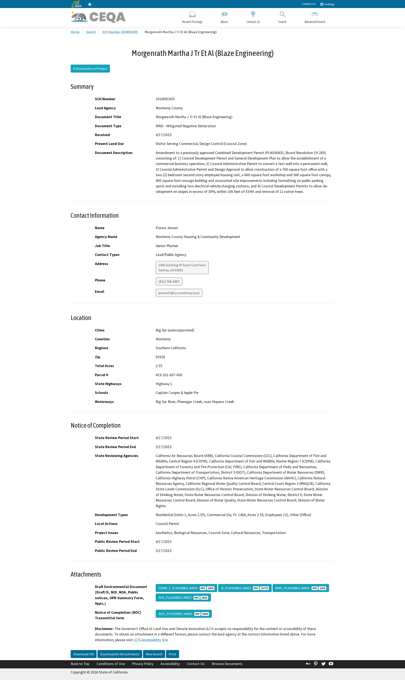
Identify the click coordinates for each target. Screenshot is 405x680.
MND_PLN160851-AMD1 (300, 588)
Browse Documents (227, 663)
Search (282, 22)
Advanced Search (315, 22)
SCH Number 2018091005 (120, 32)
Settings (329, 4)
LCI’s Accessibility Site (151, 640)
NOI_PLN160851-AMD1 (182, 597)
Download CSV (83, 654)
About (224, 22)
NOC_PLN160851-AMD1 (183, 614)
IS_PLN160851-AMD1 (244, 588)
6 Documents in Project (90, 68)
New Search (154, 654)
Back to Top (80, 663)
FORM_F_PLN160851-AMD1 (185, 588)
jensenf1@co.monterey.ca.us (179, 293)
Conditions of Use (111, 663)
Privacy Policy (142, 663)
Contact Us (309, 4)
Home (75, 32)
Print (172, 654)
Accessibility (170, 663)
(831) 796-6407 (169, 281)
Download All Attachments (119, 654)
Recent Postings (192, 22)
